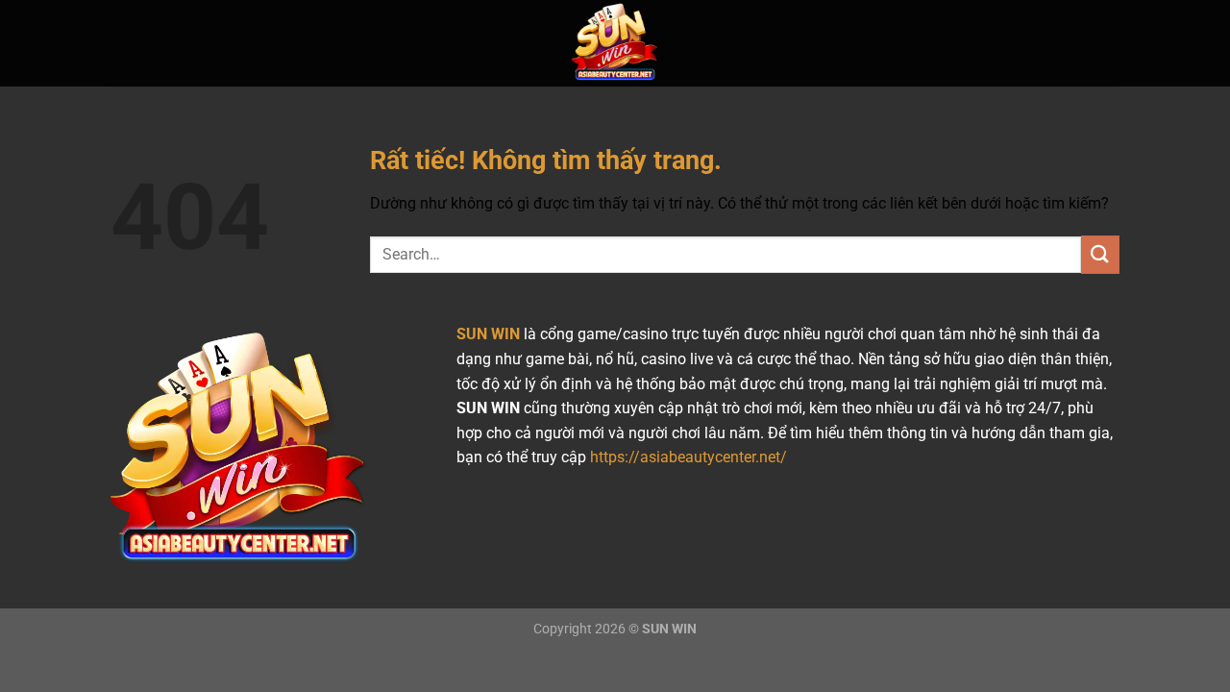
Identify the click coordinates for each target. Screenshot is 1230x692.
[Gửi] (1100, 254)
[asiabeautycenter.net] (615, 43)
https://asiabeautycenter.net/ (688, 457)
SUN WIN (488, 334)
